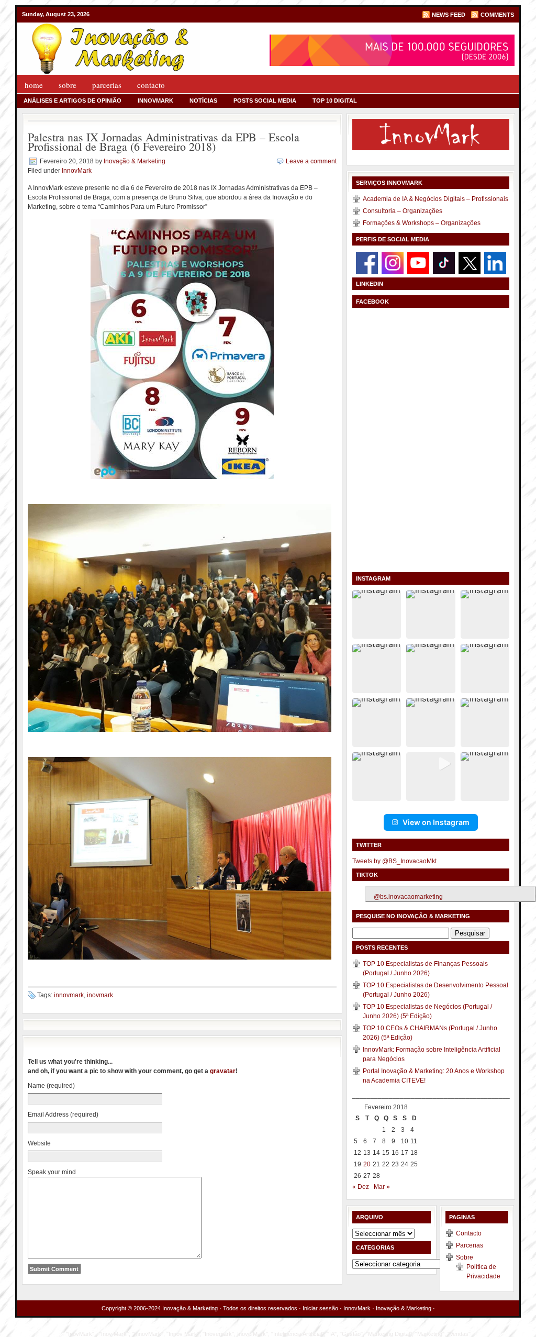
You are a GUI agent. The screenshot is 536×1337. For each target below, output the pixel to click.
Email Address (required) (63, 1114)
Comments (497, 15)
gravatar (223, 1071)
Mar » (382, 1186)
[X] (469, 262)
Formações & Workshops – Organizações (422, 223)
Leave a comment (311, 161)
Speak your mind (52, 1172)
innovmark (69, 995)
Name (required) (51, 1085)
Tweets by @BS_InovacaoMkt (394, 861)
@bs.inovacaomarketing (408, 896)
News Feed (448, 15)
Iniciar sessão (320, 1308)
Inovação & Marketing (134, 161)
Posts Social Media (264, 100)
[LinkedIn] (495, 262)
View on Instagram (436, 822)
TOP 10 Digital (334, 100)
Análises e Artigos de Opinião (72, 100)
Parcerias (106, 85)
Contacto (151, 85)
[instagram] (393, 262)
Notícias (203, 100)
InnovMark (155, 100)
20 (367, 1164)
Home (34, 85)
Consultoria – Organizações (402, 211)
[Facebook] (367, 262)
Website (39, 1143)
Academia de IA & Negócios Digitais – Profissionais (435, 199)
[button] (376, 614)
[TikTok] (444, 262)
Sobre (67, 85)
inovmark (100, 995)
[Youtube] (418, 262)
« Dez (360, 1186)
